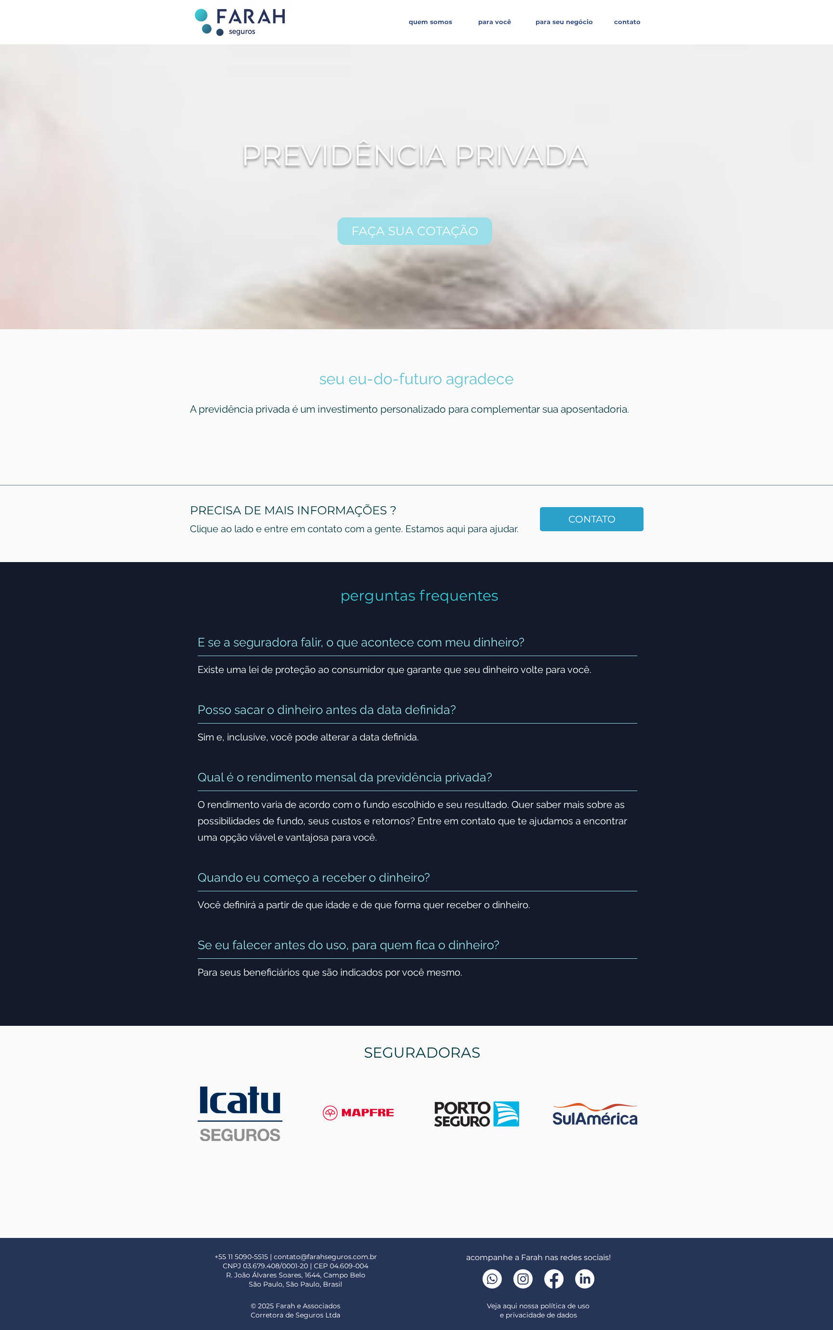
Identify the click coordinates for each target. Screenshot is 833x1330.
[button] (494, 22)
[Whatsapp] (492, 1279)
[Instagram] (523, 1279)
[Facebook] (554, 1279)
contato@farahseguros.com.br (325, 1256)
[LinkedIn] (584, 1279)
